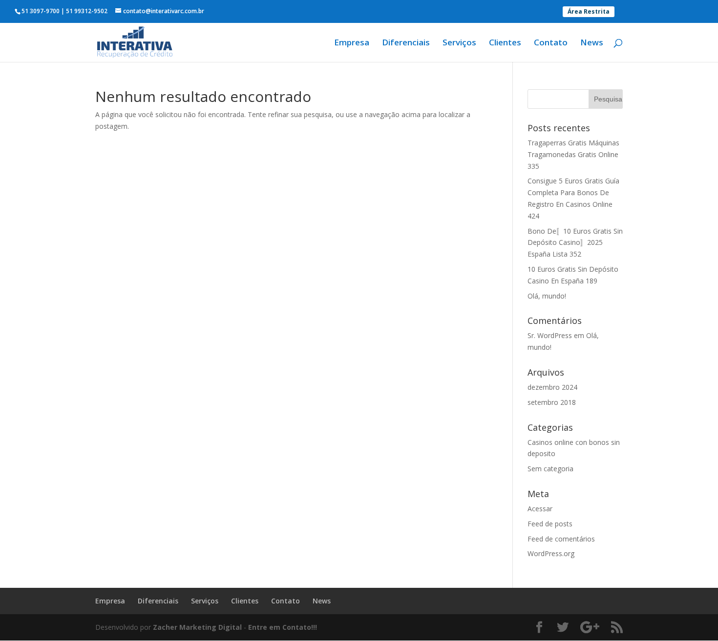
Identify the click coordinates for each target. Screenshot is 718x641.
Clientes (505, 43)
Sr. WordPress (550, 335)
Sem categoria (550, 468)
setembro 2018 (552, 402)
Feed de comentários (561, 538)
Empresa (351, 43)
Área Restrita (589, 11)
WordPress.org (551, 553)
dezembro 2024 (552, 387)
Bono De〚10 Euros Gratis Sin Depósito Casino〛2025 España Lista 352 (575, 242)
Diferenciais (406, 43)
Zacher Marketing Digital (197, 627)
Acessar (540, 508)
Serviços (459, 43)
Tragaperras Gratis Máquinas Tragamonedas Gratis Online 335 (573, 154)
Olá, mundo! (547, 295)
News (591, 43)
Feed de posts (550, 523)
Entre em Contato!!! (282, 627)
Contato (551, 43)
